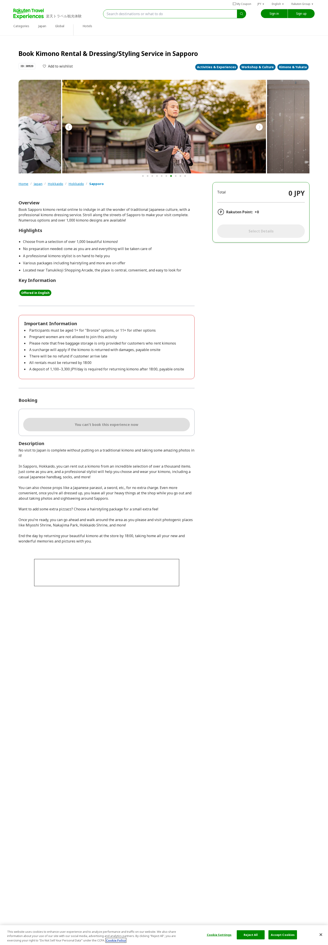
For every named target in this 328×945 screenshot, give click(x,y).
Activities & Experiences (216, 67)
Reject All (251, 935)
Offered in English (35, 293)
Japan (38, 183)
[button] (261, 4)
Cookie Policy (116, 940)
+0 (257, 212)
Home (23, 183)
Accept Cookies (283, 935)
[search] (241, 13)
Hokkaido (55, 183)
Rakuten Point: (239, 212)
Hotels (87, 26)
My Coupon (244, 4)
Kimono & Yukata (293, 67)
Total (221, 192)
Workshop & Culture (257, 67)
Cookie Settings (219, 935)
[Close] (321, 934)
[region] (164, 935)
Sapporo (96, 183)
